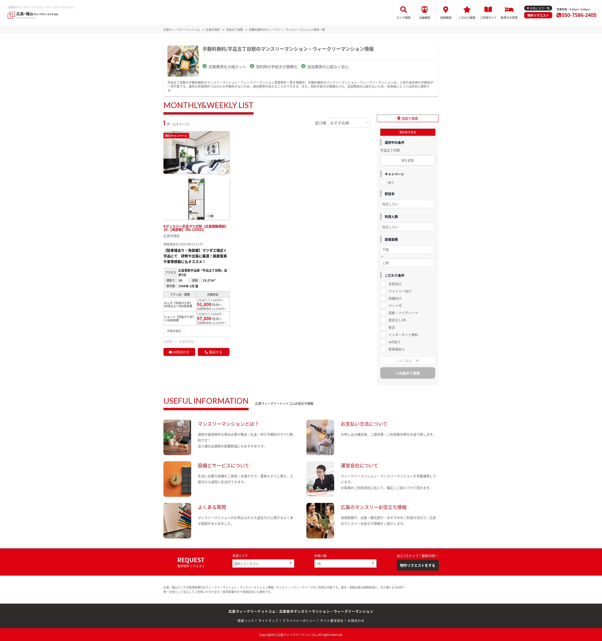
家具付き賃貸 (509, 18)
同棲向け (395, 298)
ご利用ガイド (488, 18)
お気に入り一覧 (540, 8)
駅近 (391, 327)
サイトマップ (268, 620)
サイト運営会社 (332, 620)
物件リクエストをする (417, 565)
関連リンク (246, 620)
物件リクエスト (538, 15)
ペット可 (395, 305)
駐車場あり (396, 349)
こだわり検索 (467, 18)
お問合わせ (181, 352)
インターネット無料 (403, 334)
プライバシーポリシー (299, 620)
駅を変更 (408, 160)
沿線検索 (424, 18)
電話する (215, 352)
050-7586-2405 (579, 14)
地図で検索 (410, 118)
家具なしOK (397, 320)
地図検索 (446, 18)
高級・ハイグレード (403, 312)
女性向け (395, 283)
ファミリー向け (400, 291)
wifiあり (394, 341)
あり (391, 182)
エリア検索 (403, 18)
